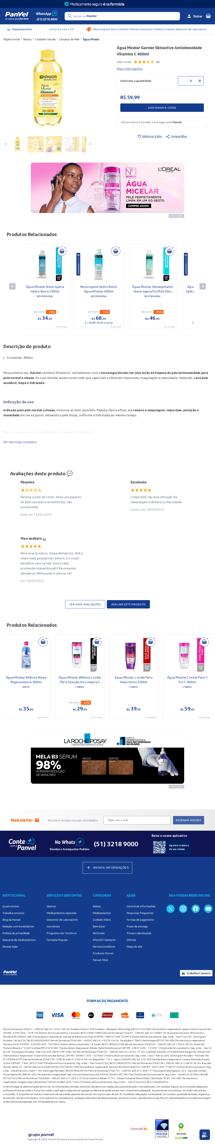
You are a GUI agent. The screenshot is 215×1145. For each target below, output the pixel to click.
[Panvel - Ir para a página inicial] (16, 16)
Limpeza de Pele (69, 39)
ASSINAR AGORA (188, 820)
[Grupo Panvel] (41, 1134)
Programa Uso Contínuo (62, 933)
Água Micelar (91, 39)
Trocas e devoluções (139, 933)
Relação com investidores (18, 926)
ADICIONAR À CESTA (162, 108)
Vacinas (51, 906)
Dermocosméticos (104, 946)
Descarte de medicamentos (19, 940)
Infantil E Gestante (104, 940)
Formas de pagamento (140, 920)
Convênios (53, 926)
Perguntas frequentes (140, 913)
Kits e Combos (119, 29)
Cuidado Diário (102, 920)
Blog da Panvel (11, 920)
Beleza (27, 39)
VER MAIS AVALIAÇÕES (85, 604)
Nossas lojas (10, 946)
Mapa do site (134, 946)
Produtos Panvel (103, 953)
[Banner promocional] (107, 4)
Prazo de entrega (137, 926)
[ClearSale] (140, 1128)
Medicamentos (102, 913)
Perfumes (99, 933)
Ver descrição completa (19, 442)
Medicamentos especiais (61, 913)
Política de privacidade (16, 933)
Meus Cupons (101, 29)
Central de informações (141, 906)
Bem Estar (99, 926)
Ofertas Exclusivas (140, 29)
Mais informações (130, 69)
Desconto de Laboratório (191, 29)
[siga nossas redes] (170, 908)
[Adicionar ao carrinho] (62, 251)
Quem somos (11, 906)
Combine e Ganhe (164, 29)
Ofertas (131, 940)
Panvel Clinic (100, 960)
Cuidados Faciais (45, 39)
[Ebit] (162, 1128)
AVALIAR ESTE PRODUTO (128, 604)
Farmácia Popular (57, 940)
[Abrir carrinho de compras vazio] (208, 15)
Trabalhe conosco (13, 913)
